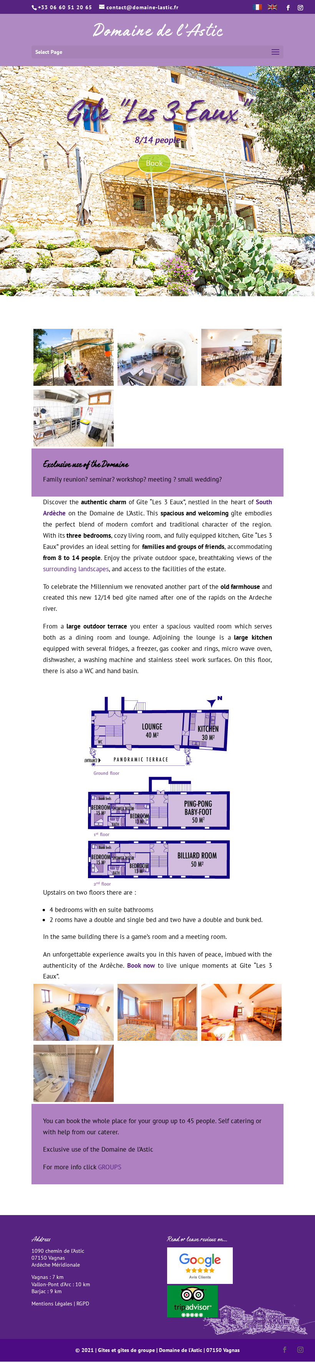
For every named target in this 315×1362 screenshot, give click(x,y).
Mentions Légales (52, 1303)
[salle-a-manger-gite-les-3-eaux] (241, 383)
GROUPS (109, 1167)
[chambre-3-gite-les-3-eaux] (158, 1038)
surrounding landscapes (76, 569)
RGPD (82, 1303)
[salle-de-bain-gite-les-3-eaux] (73, 1099)
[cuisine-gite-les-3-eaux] (73, 444)
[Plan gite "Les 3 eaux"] (157, 884)
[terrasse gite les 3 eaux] (73, 383)
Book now (141, 965)
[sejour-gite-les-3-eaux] (158, 383)
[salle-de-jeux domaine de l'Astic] (73, 1038)
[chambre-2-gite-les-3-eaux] (241, 1038)
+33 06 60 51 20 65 (65, 7)
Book (154, 163)
